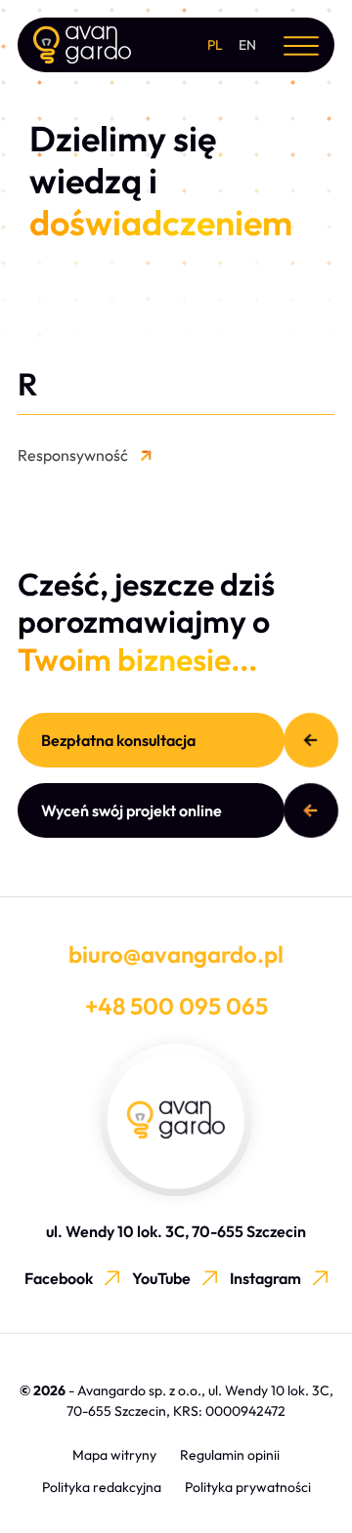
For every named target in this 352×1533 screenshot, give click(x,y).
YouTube (161, 1278)
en (247, 45)
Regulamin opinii (230, 1455)
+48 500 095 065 (176, 1005)
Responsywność (73, 455)
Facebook (58, 1278)
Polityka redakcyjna (101, 1487)
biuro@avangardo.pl (176, 954)
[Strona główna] (82, 44)
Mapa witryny (114, 1455)
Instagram (265, 1278)
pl (215, 45)
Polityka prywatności (248, 1487)
